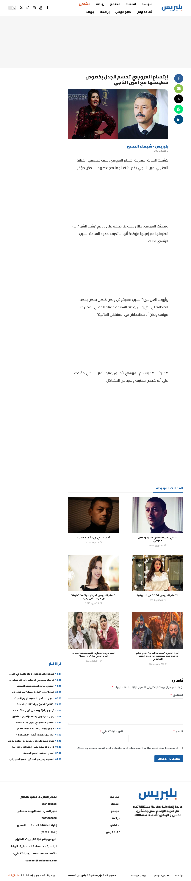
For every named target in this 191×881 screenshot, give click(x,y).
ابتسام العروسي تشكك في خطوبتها (157, 595)
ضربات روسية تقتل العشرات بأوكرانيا (36, 747)
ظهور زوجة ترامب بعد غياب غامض (38, 728)
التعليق (176, 695)
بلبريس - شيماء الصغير (147, 146)
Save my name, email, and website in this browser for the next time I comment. (128, 748)
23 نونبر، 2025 (92, 542)
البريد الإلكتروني (111, 731)
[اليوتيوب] (40, 8)
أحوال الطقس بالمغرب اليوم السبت (37, 698)
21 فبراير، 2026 (156, 545)
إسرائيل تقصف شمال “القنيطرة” (38, 735)
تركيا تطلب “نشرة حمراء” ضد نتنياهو (36, 692)
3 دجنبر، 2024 (161, 150)
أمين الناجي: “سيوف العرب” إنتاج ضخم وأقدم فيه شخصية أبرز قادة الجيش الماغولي (157, 656)
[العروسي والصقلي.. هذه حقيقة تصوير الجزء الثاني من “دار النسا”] (93, 630)
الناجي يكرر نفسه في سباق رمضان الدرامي (157, 539)
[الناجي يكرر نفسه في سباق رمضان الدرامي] (157, 515)
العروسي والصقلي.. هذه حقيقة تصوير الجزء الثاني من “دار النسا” (93, 654)
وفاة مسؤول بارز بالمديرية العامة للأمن (34, 741)
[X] (21, 8)
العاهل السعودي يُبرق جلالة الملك (38, 722)
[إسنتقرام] (34, 8)
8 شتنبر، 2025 (156, 600)
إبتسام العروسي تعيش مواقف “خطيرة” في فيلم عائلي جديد (93, 596)
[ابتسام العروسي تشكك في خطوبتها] (157, 573)
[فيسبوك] (47, 8)
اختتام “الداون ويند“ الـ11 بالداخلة (39, 704)
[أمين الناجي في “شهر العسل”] (93, 515)
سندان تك (14, 875)
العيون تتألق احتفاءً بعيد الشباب (39, 686)
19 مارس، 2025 (156, 664)
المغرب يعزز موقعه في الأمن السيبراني (35, 759)
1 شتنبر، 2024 (92, 661)
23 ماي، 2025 (92, 603)
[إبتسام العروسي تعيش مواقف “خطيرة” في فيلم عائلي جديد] (93, 573)
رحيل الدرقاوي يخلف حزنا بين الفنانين (36, 716)
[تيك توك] (27, 8)
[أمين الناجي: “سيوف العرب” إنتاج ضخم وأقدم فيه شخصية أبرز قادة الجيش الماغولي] (157, 630)
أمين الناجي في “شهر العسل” (93, 537)
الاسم (178, 731)
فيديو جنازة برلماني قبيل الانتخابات (37, 710)
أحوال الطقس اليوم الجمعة (42, 753)
